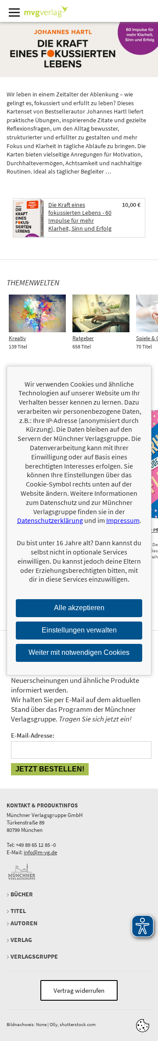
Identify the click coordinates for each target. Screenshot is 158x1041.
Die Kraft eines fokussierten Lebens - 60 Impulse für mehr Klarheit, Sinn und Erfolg (79, 216)
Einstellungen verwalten (79, 630)
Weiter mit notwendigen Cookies (79, 652)
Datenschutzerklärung (50, 520)
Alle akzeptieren (79, 607)
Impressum (123, 520)
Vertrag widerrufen (79, 990)
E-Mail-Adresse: (32, 735)
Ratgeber (83, 338)
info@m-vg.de (40, 852)
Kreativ (17, 338)
